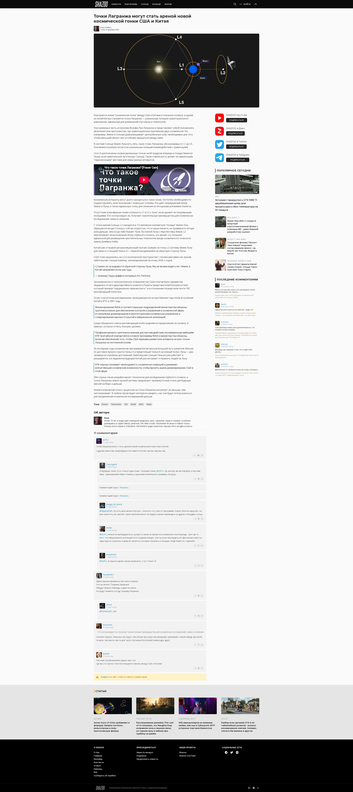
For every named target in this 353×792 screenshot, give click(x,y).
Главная (98, 755)
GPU (217, 196)
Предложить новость (147, 759)
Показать (124, 487)
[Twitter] (231, 752)
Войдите (105, 677)
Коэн (102, 27)
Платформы (131, 4)
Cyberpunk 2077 (187, 718)
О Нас (96, 752)
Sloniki (109, 527)
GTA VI (224, 718)
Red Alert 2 (233, 217)
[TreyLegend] (102, 465)
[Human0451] (99, 576)
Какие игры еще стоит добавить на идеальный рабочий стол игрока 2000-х (234, 296)
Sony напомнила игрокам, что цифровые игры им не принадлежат (237, 356)
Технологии (116, 404)
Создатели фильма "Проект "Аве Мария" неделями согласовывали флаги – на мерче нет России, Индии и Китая (242, 248)
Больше (156, 4)
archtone (224, 364)
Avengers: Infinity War (239, 260)
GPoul (109, 604)
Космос (105, 404)
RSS (95, 772)
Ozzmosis (224, 322)
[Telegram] (226, 752)
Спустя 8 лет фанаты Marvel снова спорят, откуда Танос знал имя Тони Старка (242, 267)
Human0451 (108, 574)
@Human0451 (106, 611)
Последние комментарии (237, 279)
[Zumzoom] (99, 626)
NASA (141, 404)
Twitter (108, 27)
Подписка (141, 755)
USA (126, 404)
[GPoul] (102, 606)
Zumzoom (107, 624)
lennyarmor (111, 554)
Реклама (98, 759)
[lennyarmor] (102, 555)
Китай (133, 404)
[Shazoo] (101, 4)
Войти (247, 4)
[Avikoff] (99, 655)
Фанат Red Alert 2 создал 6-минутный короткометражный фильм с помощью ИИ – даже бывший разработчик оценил (242, 226)
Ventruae (224, 344)
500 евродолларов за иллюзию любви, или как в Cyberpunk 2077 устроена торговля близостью (197, 725)
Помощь (98, 769)
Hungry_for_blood (114, 504)
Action (97, 718)
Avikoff (106, 653)
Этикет (97, 765)
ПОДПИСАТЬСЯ (236, 120)
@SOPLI (160, 471)
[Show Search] (234, 4)
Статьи (145, 4)
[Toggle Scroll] (255, 4)
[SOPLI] (99, 441)
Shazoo (182, 752)
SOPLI (105, 440)
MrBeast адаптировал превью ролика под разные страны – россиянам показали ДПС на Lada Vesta (235, 314)
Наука (149, 404)
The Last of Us (143, 718)
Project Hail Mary (236, 239)
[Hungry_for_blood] (102, 505)
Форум (168, 4)
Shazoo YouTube (187, 755)
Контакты (99, 762)
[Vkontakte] (237, 752)
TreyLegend (111, 464)
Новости (116, 4)
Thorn (223, 284)
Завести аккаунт (145, 752)
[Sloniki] (102, 529)
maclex (223, 304)
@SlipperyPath (106, 511)
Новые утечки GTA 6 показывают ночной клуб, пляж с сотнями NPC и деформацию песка (237, 374)
